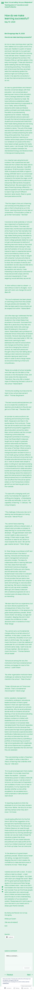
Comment (27, 968)
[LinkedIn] (2, 891)
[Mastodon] (2, 887)
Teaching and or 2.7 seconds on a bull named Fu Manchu (16, 6)
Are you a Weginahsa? (25, 2)
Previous (10, 975)
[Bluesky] (2, 889)
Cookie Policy (6, 983)
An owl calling (13, 2)
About (7, 2)
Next (29, 975)
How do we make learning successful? (17, 17)
